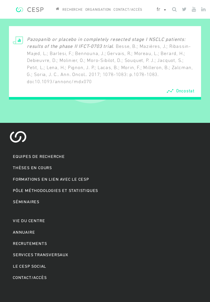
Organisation (98, 10)
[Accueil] (29, 9)
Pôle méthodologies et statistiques (55, 191)
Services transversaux (40, 255)
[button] (161, 10)
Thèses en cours (32, 168)
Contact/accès (127, 10)
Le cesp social (29, 266)
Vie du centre (29, 221)
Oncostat (185, 91)
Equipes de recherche (39, 157)
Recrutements (30, 244)
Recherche (72, 10)
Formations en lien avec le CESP (51, 179)
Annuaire (24, 232)
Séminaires (26, 202)
